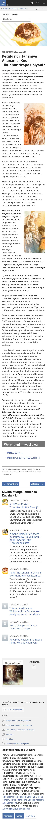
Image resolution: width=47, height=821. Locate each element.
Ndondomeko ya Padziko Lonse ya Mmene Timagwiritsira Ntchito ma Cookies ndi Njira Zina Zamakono (23, 799)
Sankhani (30, 816)
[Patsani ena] (37, 8)
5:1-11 (37, 457)
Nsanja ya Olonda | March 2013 (15, 8)
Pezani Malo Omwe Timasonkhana (17, 725)
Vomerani (8, 816)
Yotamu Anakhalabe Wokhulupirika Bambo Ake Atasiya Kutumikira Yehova (25, 611)
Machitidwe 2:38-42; (16, 457)
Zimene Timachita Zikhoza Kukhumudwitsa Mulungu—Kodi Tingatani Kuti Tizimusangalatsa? (25, 538)
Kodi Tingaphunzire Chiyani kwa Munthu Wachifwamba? (25, 574)
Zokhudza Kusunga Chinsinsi (16, 808)
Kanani (19, 816)
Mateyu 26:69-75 (15, 452)
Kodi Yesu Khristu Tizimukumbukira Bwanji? (24, 505)
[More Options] (43, 8)
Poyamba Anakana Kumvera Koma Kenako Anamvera (26, 641)
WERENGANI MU (10, 14)
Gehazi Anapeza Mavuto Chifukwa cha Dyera (23, 627)
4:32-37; (30, 457)
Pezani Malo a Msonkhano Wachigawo (18, 730)
